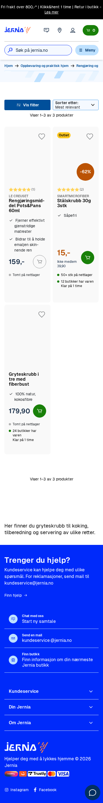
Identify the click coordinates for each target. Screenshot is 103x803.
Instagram (19, 790)
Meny (90, 50)
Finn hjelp (13, 595)
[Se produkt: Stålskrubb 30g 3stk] (76, 214)
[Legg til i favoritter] (41, 136)
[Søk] (10, 50)
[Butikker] (59, 30)
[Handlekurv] (91, 30)
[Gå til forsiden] (17, 30)
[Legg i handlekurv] (39, 261)
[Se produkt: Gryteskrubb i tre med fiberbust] (27, 379)
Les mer (51, 12)
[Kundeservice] (46, 30)
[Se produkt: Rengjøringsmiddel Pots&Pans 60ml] (27, 214)
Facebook (48, 790)
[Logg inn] (72, 30)
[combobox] (44, 50)
